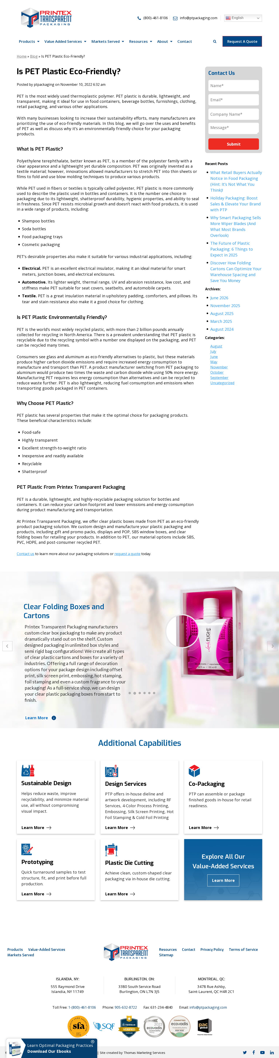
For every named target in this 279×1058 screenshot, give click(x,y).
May (213, 362)
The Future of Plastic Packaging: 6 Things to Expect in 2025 (231, 249)
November (219, 367)
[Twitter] (245, 1052)
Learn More (36, 717)
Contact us (25, 553)
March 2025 (221, 321)
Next (272, 646)
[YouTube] (262, 1052)
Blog (34, 56)
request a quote (127, 553)
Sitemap (166, 955)
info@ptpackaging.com (208, 1007)
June (214, 356)
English (237, 18)
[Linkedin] (272, 1052)
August (216, 346)
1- (82, 1007)
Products (15, 949)
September (219, 377)
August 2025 (221, 313)
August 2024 (221, 329)
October (217, 372)
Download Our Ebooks (49, 1051)
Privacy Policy (212, 949)
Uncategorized (222, 382)
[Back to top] (272, 1040)
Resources (168, 949)
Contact (188, 949)
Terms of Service (243, 949)
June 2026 (219, 297)
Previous (7, 646)
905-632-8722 (126, 1007)
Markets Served (20, 955)
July (213, 351)
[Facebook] (253, 1052)
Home (22, 56)
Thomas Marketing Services (144, 1052)
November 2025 (225, 305)
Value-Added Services (46, 949)
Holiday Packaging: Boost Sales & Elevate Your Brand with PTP (235, 203)
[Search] (214, 41)
